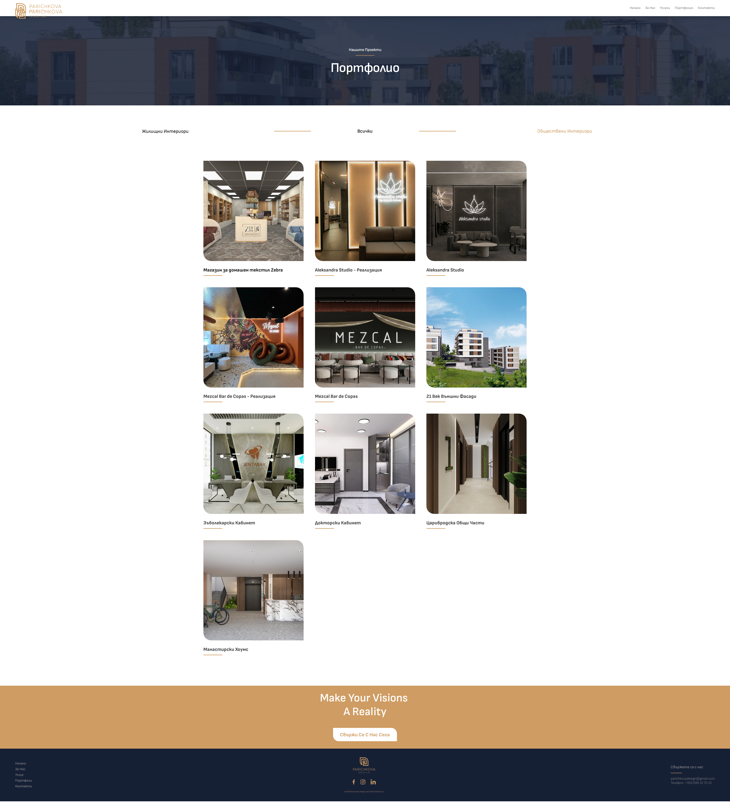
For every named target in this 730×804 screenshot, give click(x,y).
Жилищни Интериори (165, 131)
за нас (20, 769)
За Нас (642, 14)
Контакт (707, 14)
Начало (624, 14)
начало (20, 763)
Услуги (660, 14)
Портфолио (682, 14)
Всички (365, 131)
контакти (23, 786)
